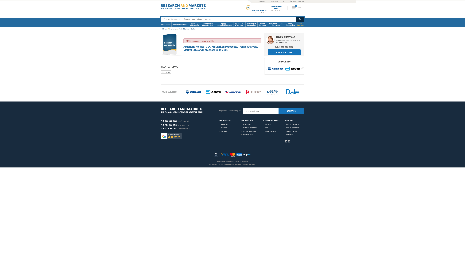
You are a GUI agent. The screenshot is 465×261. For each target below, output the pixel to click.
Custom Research (249, 131)
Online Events (291, 131)
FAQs (266, 128)
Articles (289, 134)
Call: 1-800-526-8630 (284, 47)
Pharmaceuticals (180, 24)
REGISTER (291, 111)
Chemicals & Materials (194, 24)
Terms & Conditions (241, 161)
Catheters (166, 72)
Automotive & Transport (239, 24)
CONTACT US (274, 1)
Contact (268, 125)
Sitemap (220, 161)
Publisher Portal (292, 128)
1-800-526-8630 (259, 11)
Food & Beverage (262, 24)
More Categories (290, 24)
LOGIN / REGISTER (298, 1)
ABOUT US (262, 1)
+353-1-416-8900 (276, 8)
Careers (224, 128)
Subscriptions (248, 134)
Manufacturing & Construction (207, 24)
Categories (247, 125)
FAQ (284, 1)
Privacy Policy (228, 161)
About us (224, 125)
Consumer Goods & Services (276, 24)
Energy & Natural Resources (224, 24)
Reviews (224, 131)
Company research (250, 128)
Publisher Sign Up (292, 125)
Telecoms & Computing (251, 24)
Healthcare (165, 24)
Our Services (300, 24)
